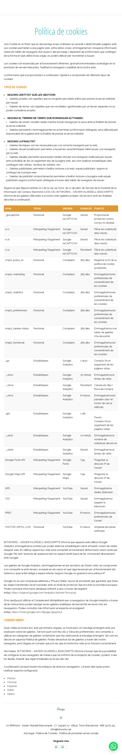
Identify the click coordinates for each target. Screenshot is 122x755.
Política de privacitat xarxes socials (78, 733)
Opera (10, 693)
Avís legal (29, 733)
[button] (113, 746)
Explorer (12, 686)
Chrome (12, 682)
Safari (10, 689)
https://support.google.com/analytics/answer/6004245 (44, 592)
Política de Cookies (47, 733)
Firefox (11, 678)
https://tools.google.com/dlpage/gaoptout (37, 612)
